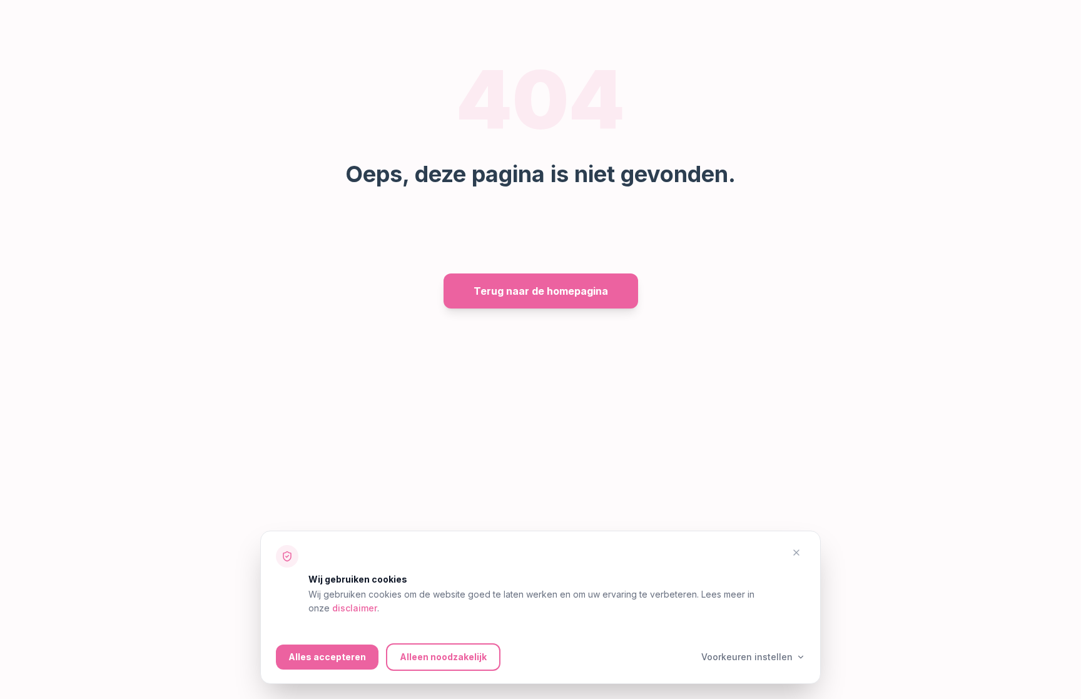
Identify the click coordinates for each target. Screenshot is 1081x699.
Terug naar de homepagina (541, 291)
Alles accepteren (327, 656)
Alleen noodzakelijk (443, 656)
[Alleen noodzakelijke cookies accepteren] (796, 552)
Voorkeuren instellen (747, 656)
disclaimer (354, 608)
